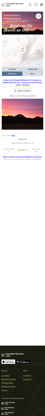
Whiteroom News (8, 386)
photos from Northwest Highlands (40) (17, 80)
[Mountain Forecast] (12, 4)
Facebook (27, 375)
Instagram (27, 379)
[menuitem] (12, 69)
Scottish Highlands (11, 15)
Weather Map (33, 69)
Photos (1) (12, 73)
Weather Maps (7, 382)
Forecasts (12, 69)
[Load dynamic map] (22, 50)
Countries (5, 375)
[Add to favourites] (38, 16)
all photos (25, 85)
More (32, 73)
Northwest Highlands (12, 18)
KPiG (13, 135)
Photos (4, 390)
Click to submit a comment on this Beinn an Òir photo (22, 156)
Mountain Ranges (8, 379)
